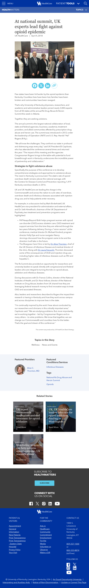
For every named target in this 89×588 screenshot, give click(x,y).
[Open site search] (85, 3)
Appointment (15, 526)
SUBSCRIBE (44, 483)
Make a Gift (45, 553)
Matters (10, 10)
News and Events (49, 345)
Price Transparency (17, 538)
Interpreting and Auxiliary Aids (16, 583)
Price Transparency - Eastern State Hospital (17, 544)
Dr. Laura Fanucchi (46, 250)
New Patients (15, 535)
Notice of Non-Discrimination (46, 583)
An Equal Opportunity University (67, 580)
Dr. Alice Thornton (59, 244)
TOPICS (79, 10)
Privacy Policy (14, 550)
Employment (45, 538)
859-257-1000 (73, 544)
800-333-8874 (73, 550)
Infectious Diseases (55, 367)
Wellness (36, 345)
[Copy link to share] (54, 85)
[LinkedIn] (50, 504)
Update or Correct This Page (73, 583)
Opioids (50, 384)
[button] (7, 3)
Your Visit (13, 553)
